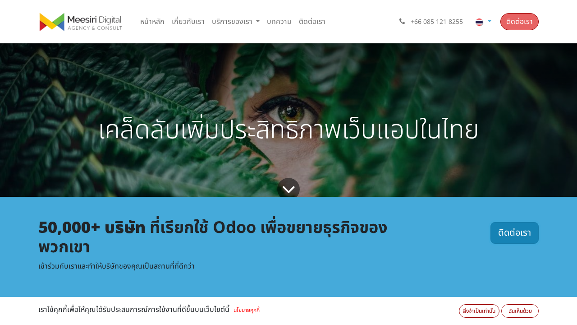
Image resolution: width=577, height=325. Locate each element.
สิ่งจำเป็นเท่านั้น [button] (479, 311)
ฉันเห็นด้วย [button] (520, 311)
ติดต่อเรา (519, 21)
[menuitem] (152, 22)
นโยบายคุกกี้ (247, 310)
